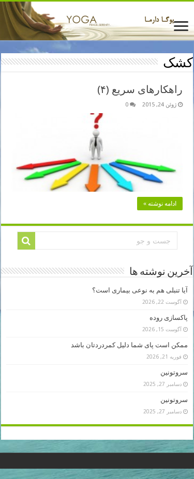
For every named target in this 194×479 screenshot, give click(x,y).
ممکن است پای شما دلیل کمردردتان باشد (129, 345)
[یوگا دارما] (97, 21)
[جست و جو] (26, 241)
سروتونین (174, 372)
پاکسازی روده (169, 317)
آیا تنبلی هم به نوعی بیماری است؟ (140, 290)
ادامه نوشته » (159, 203)
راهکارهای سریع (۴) (140, 89)
